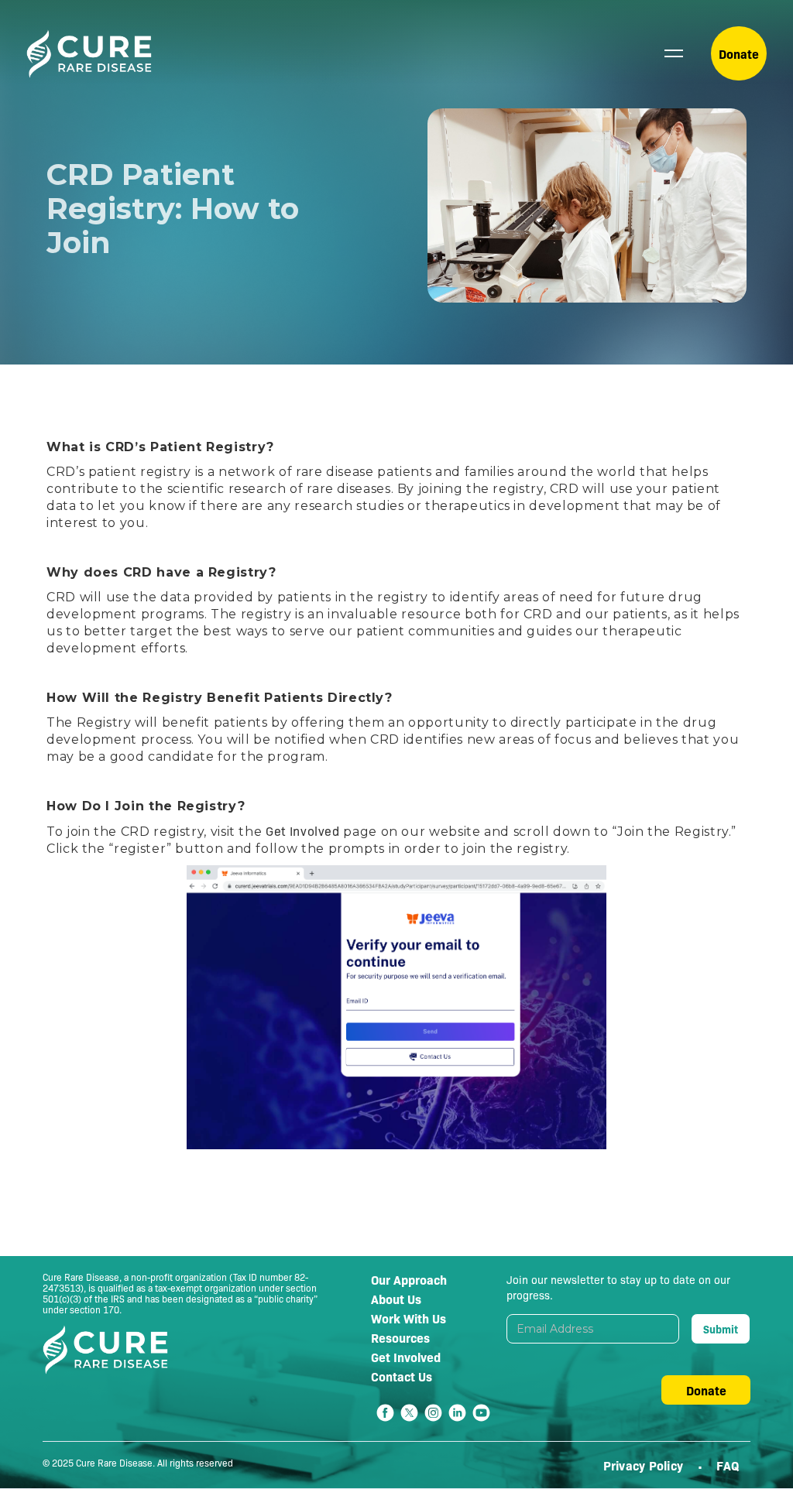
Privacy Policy (645, 1465)
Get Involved (303, 831)
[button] (674, 53)
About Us (396, 1298)
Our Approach (409, 1279)
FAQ (727, 1465)
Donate (739, 53)
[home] (89, 53)
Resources (400, 1337)
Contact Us (401, 1376)
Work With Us (408, 1318)
